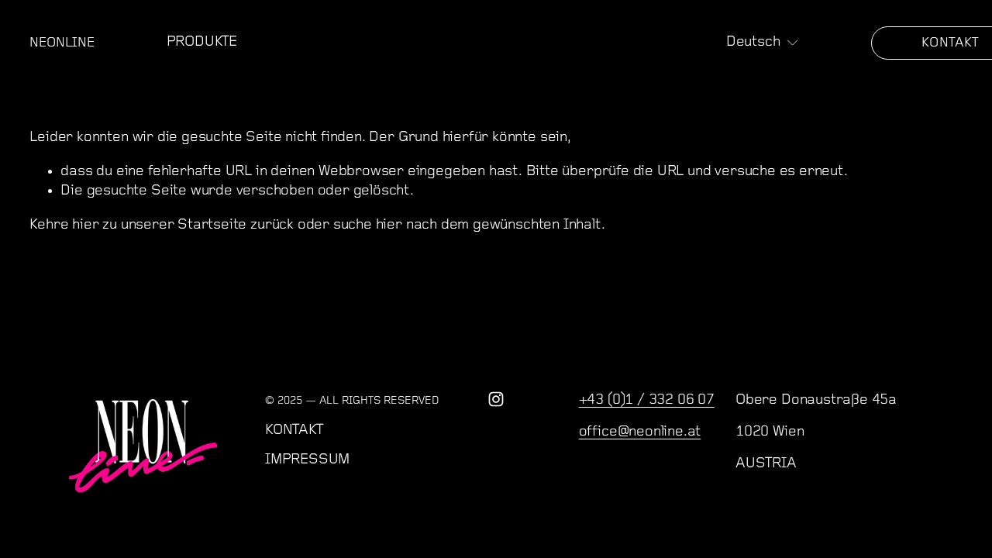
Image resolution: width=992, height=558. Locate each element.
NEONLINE (62, 43)
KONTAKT (294, 430)
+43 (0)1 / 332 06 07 (647, 400)
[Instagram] (496, 399)
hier (85, 225)
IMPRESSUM (307, 460)
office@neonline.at (640, 432)
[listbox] (763, 44)
